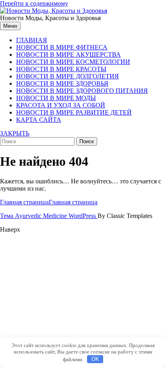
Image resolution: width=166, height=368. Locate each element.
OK (95, 359)
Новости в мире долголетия (67, 76)
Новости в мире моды (56, 98)
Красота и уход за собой (60, 105)
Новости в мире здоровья (62, 83)
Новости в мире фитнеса (62, 47)
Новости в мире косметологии (73, 61)
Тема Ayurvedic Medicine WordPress (49, 215)
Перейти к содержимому (34, 3)
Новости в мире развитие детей (74, 112)
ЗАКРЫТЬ (14, 133)
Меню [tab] (10, 26)
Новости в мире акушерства (68, 54)
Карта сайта (38, 119)
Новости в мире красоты (61, 69)
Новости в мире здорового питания (82, 90)
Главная (31, 40)
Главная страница (49, 202)
